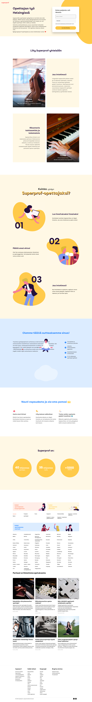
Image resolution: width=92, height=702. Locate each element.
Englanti (49, 513)
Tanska (47, 564)
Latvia (25, 551)
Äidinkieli (29, 680)
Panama (26, 557)
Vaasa (41, 692)
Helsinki (14, 513)
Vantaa (41, 676)
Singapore (48, 562)
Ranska (36, 560)
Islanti (69, 545)
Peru (47, 557)
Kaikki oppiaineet (31, 694)
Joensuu (41, 688)
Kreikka (58, 549)
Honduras (26, 545)
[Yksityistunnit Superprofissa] (5, 2)
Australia (48, 534)
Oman (69, 555)
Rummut (29, 686)
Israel (14, 547)
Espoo (14, 516)
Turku (35, 513)
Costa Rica (26, 539)
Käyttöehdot (18, 673)
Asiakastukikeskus (56, 673)
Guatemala (70, 543)
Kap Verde (26, 549)
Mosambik (15, 555)
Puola (14, 560)
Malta (14, 553)
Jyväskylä (26, 516)
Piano (29, 676)
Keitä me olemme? (19, 671)
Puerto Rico (70, 557)
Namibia (26, 555)
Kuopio (41, 683)
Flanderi (48, 543)
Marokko (26, 553)
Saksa (14, 562)
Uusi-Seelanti (60, 566)
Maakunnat (17, 679)
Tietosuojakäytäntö (19, 674)
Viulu (29, 683)
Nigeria (47, 555)
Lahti (41, 682)
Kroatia (70, 549)
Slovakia (59, 562)
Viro (14, 568)
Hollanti (15, 545)
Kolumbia (48, 549)
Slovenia (70, 562)
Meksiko (48, 553)
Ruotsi (69, 560)
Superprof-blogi (55, 671)
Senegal (26, 562)
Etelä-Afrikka (16, 543)
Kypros (14, 551)
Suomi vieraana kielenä (32, 685)
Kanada (15, 549)
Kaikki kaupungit (43, 694)
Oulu (41, 677)
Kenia (36, 549)
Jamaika (48, 547)
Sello (29, 691)
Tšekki (58, 564)
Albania (15, 534)
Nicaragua (37, 555)
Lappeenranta (43, 689)
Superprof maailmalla (19, 676)
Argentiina (37, 534)
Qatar (25, 560)
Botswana (48, 536)
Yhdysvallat (38, 568)
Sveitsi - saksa (27, 564)
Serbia (36, 562)
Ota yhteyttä (55, 674)
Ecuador (48, 539)
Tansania (37, 564)
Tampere (26, 513)
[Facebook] (74, 699)
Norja (58, 555)
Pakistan (15, 557)
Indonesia (37, 545)
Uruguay (48, 566)
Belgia (69, 534)
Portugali (59, 557)
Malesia (70, 551)
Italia (25, 547)
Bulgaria (70, 536)
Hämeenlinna (42, 691)
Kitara (29, 677)
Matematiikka (60, 513)
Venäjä (29, 689)
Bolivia (25, 536)
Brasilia (59, 536)
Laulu (29, 673)
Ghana (58, 543)
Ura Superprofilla (18, 680)
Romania (48, 560)
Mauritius (37, 553)
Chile (14, 539)
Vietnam (70, 566)
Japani (58, 547)
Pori (40, 685)
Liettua (47, 551)
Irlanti (58, 545)
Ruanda (59, 560)
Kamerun (70, 547)
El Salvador (59, 539)
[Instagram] (76, 699)
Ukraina (26, 566)
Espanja (70, 539)
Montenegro (71, 553)
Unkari (36, 566)
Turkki (14, 566)
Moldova (59, 553)
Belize (14, 536)
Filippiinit (37, 543)
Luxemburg (59, 551)
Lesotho (36, 551)
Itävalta (37, 547)
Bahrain (59, 534)
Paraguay (37, 557)
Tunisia (69, 564)
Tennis (29, 692)
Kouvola (41, 686)
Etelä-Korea (26, 543)
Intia (47, 545)
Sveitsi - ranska (16, 564)
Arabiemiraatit (27, 534)
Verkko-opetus (18, 677)
